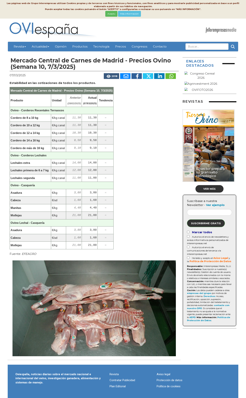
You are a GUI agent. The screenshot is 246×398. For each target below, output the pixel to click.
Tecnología (101, 46)
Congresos (139, 46)
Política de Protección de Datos (210, 261)
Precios (120, 46)
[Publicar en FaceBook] (136, 76)
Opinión (60, 46)
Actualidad (39, 46)
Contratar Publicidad (122, 380)
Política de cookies (168, 386)
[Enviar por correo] (125, 76)
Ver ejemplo (215, 205)
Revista (19, 46)
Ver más (209, 188)
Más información (129, 13)
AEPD (192, 317)
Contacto (160, 46)
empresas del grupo (199, 293)
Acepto (111, 13)
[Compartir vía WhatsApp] (170, 76)
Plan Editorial (118, 386)
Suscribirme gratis (206, 223)
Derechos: (210, 296)
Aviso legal (163, 374)
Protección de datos (169, 380)
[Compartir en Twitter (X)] (148, 76)
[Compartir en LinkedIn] (159, 76)
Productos (79, 46)
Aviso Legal (220, 258)
